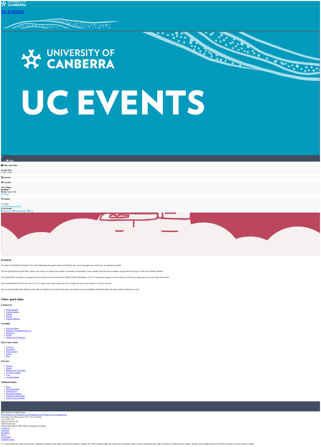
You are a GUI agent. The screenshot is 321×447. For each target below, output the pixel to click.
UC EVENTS (12, 11)
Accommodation (12, 377)
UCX (31, 211)
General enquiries (13, 319)
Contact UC (6, 428)
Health (8, 335)
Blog (8, 356)
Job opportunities (13, 389)
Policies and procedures (15, 398)
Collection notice (7, 439)
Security (9, 366)
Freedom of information (15, 396)
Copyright (5, 430)
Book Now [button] (5, 294)
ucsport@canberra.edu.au (11, 206)
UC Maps (5, 194)
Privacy (4, 435)
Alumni (9, 314)
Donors (9, 316)
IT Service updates (13, 373)
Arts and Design (12, 328)
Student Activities (20, 211)
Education (10, 333)
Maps (8, 387)
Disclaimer (5, 433)
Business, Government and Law (18, 331)
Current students (12, 312)
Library (9, 368)
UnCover (9, 347)
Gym (8, 375)
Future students (12, 310)
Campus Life (7, 211)
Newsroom (10, 349)
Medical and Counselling (16, 370)
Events (8, 354)
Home (11, 160)
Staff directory (11, 391)
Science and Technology (15, 337)
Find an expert (11, 352)
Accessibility (6, 437)
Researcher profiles (13, 394)
